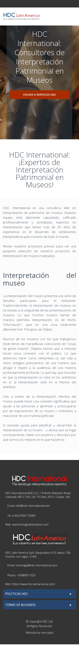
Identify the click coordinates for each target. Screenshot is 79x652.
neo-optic (47, 632)
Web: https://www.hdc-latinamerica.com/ (30, 584)
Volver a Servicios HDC (39, 94)
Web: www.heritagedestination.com (27, 524)
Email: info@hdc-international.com (28, 505)
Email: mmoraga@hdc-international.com (32, 565)
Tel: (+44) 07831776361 (21, 515)
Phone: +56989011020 (21, 575)
